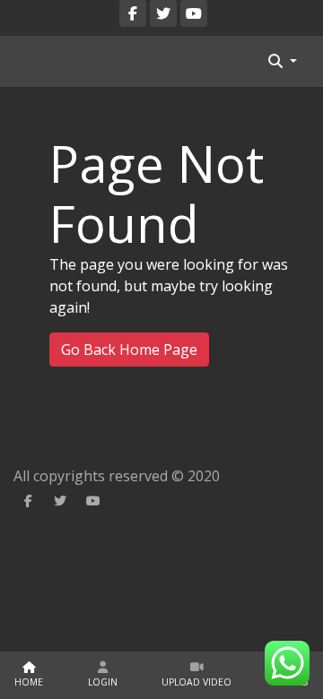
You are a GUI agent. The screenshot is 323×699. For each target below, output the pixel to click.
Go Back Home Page (129, 349)
